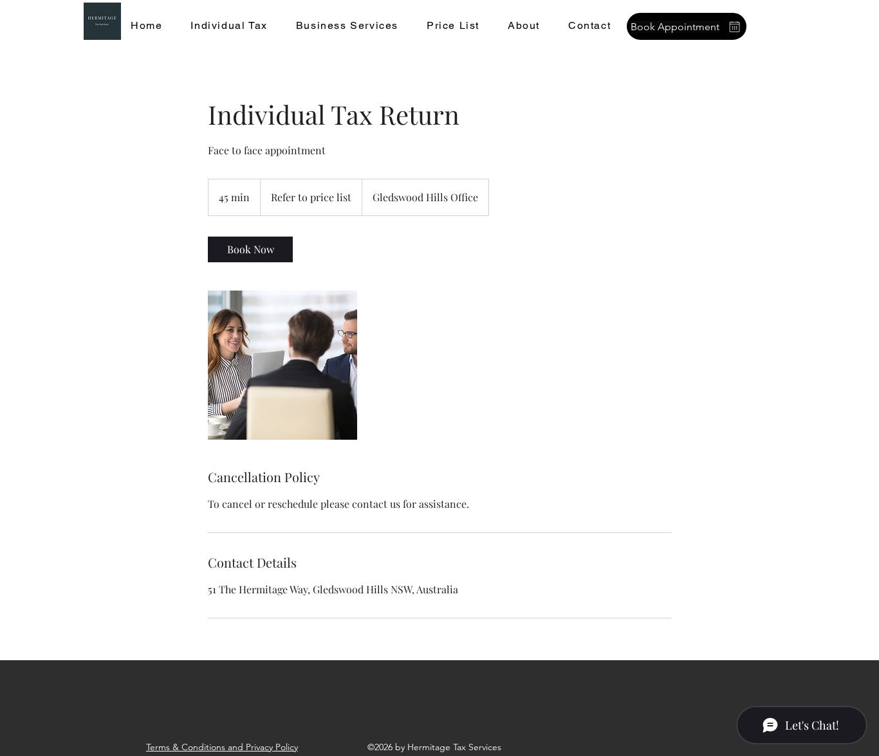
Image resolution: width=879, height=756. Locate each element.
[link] (250, 249)
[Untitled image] (282, 365)
